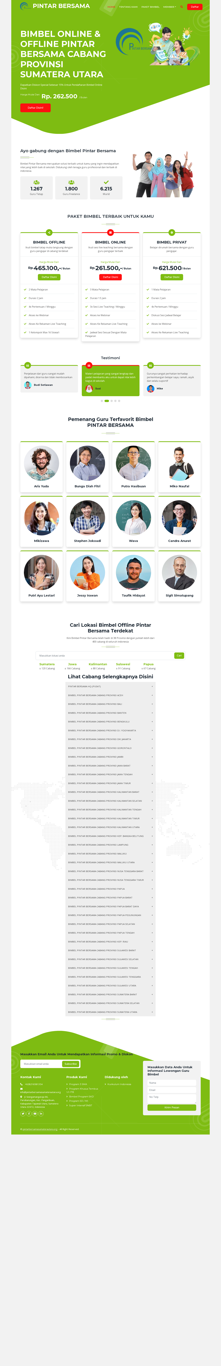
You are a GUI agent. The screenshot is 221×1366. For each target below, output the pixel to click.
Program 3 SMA (78, 1084)
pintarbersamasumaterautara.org (40, 1129)
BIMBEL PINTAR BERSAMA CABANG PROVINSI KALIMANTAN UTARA (104, 827)
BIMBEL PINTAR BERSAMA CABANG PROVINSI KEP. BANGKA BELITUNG (106, 835)
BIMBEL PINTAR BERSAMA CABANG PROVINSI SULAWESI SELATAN (103, 959)
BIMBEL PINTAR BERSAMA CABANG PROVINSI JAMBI (95, 756)
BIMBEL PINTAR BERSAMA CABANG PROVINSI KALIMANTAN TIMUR (104, 818)
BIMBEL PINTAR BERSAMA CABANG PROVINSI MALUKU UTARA (101, 862)
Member (168, 6)
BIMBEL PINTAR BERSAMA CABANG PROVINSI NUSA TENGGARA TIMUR (106, 879)
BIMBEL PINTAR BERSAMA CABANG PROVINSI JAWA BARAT (99, 765)
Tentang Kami (128, 6)
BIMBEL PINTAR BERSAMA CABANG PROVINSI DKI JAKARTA (99, 739)
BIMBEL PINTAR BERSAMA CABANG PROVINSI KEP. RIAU (98, 941)
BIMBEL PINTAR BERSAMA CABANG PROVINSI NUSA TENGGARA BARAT (106, 871)
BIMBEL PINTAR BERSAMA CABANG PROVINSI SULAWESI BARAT (102, 950)
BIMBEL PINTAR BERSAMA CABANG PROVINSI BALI (95, 703)
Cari (179, 655)
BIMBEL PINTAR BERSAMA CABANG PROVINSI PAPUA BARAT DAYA (103, 906)
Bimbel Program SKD (81, 1096)
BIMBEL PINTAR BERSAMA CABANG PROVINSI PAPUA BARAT (100, 897)
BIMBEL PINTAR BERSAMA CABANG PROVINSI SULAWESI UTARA (102, 985)
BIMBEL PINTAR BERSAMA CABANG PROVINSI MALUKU (97, 853)
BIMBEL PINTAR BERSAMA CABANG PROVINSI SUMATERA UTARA (102, 1011)
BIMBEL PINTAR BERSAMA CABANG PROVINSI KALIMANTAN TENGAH (104, 809)
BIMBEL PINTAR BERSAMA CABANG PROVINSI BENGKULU (98, 721)
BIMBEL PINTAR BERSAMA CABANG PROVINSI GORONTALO (100, 747)
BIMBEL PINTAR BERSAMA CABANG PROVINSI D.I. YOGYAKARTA (102, 730)
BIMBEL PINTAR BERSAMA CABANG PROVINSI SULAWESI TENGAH (103, 967)
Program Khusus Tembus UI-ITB (82, 1090)
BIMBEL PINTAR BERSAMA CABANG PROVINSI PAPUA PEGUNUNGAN (104, 915)
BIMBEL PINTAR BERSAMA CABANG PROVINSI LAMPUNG (98, 844)
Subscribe (71, 1063)
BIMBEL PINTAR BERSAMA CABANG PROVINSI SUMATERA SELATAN (103, 1003)
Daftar (195, 6)
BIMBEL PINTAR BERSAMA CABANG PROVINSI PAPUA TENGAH (101, 932)
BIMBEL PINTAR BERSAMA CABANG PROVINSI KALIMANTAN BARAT (103, 791)
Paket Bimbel (150, 6)
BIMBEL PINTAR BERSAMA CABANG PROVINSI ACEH (95, 695)
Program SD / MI (78, 1100)
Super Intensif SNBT (80, 1105)
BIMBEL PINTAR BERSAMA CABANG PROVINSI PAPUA (96, 888)
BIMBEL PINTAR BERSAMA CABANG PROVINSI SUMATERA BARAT (102, 994)
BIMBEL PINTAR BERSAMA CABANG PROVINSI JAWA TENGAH (100, 774)
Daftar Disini (49, 277)
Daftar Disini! (35, 107)
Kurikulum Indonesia (119, 1084)
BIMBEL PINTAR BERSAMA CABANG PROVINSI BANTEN (97, 712)
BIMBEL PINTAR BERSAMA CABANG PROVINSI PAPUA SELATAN (101, 923)
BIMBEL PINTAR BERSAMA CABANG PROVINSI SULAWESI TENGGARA (104, 976)
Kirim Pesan (171, 1107)
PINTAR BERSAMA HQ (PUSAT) (84, 686)
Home (111, 6)
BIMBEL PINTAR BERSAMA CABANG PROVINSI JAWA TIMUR (99, 783)
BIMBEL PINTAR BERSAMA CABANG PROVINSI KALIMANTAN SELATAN (105, 800)
